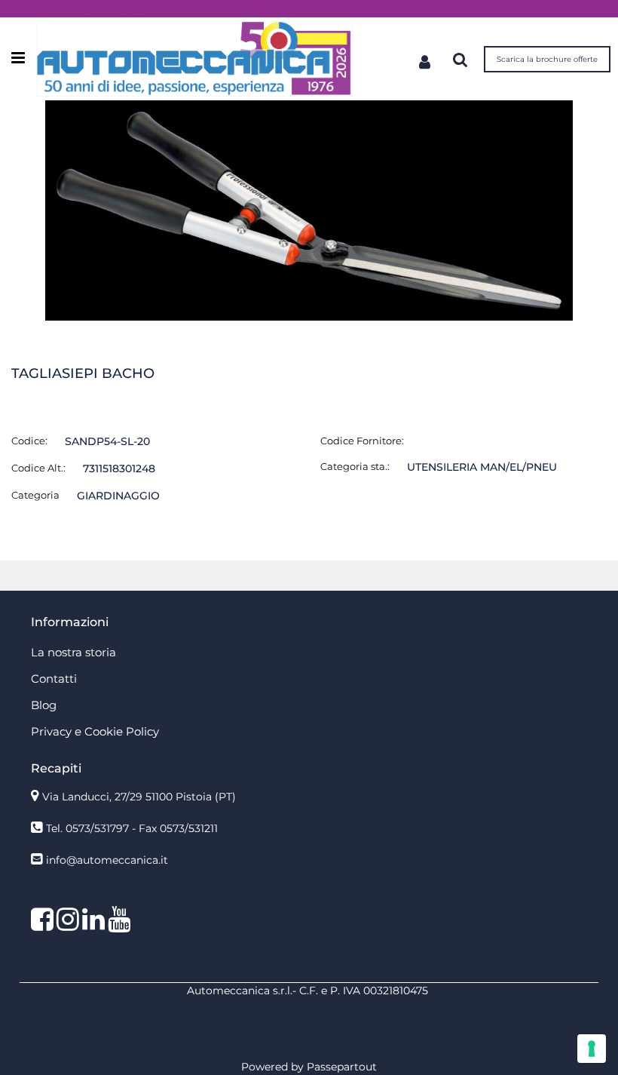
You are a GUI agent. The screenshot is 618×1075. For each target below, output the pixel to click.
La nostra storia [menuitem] (73, 652)
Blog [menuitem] (44, 705)
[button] (309, 210)
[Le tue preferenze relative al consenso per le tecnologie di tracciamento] (591, 1048)
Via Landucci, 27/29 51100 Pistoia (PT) (139, 796)
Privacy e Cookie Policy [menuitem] (95, 731)
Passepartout (342, 1066)
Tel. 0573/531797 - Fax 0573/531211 (132, 828)
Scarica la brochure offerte (547, 59)
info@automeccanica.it (107, 860)
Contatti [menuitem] (54, 678)
